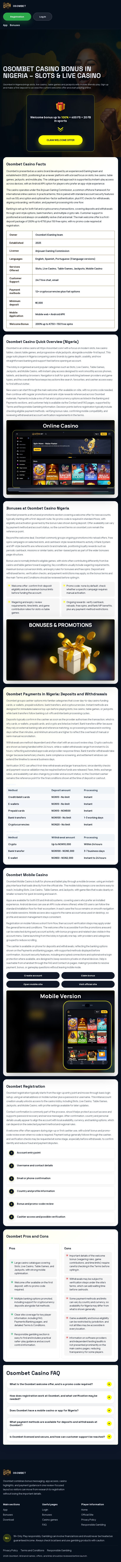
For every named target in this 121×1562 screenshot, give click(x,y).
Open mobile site (33, 984)
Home (84, 1509)
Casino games (50, 1519)
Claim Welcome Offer (61, 140)
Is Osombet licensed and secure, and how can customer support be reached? (57, 1436)
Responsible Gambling (93, 1524)
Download (8, 1519)
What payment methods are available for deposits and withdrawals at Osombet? (53, 1423)
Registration (17, 16)
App (5, 25)
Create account (33, 975)
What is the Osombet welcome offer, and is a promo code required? (51, 1384)
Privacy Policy (88, 1519)
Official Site (87, 1514)
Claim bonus (88, 975)
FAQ (44, 1524)
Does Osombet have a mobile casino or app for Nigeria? (44, 1410)
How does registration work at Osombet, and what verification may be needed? (53, 1397)
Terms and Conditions (32, 1550)
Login (45, 1509)
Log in (42, 16)
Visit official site (88, 984)
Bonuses (15, 25)
